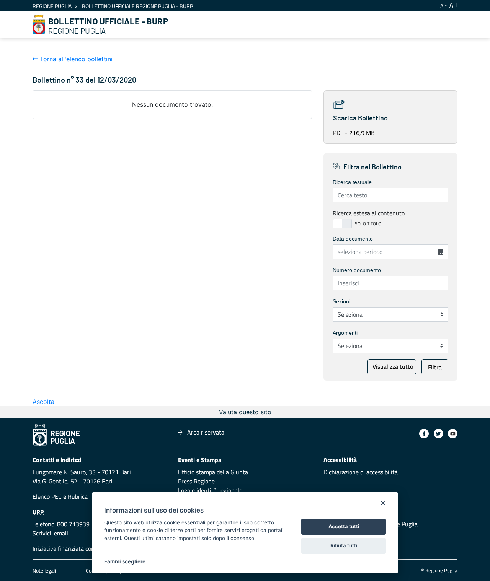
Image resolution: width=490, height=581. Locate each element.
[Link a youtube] (452, 433)
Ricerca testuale (352, 182)
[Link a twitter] (438, 433)
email (61, 533)
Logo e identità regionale (210, 490)
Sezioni (341, 301)
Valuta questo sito (245, 412)
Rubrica (78, 496)
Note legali (44, 570)
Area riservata (205, 432)
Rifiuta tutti (343, 545)
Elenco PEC (47, 496)
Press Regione (196, 481)
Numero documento (357, 270)
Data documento (353, 238)
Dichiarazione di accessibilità (360, 472)
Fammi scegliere (124, 561)
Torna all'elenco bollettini (75, 59)
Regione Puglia (52, 6)
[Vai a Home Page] (39, 25)
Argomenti (345, 332)
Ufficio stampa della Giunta (213, 472)
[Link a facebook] (424, 433)
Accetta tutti (343, 526)
